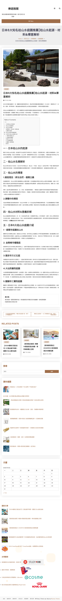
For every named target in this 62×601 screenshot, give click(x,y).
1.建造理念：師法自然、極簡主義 (12, 129)
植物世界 (9, 598)
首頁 (4, 598)
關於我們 (32, 598)
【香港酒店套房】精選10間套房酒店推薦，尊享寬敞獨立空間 (30, 346)
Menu (31, 21)
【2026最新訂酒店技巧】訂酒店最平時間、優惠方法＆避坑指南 (10, 348)
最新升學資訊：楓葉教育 (8, 570)
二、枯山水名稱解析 (9, 125)
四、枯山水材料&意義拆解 (10, 132)
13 (28, 479)
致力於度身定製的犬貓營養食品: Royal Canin (14, 585)
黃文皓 (7, 143)
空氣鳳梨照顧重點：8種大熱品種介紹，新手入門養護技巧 (16, 314)
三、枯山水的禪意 (8, 127)
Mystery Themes (55, 598)
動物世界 (15, 598)
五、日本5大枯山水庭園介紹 (10, 134)
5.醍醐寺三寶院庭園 (10, 142)
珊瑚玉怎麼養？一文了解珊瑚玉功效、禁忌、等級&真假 (45, 314)
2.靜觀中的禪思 (9, 130)
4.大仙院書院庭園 (9, 140)
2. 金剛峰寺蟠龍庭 (9, 137)
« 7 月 (5, 493)
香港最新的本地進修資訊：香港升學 (11, 562)
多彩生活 (20, 598)
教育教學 (26, 598)
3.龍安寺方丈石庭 (9, 139)
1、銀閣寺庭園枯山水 (10, 135)
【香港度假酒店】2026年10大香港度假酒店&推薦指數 (50, 348)
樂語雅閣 (13, 8)
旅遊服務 (6, 89)
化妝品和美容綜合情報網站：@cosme (12, 577)
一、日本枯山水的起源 (9, 124)
